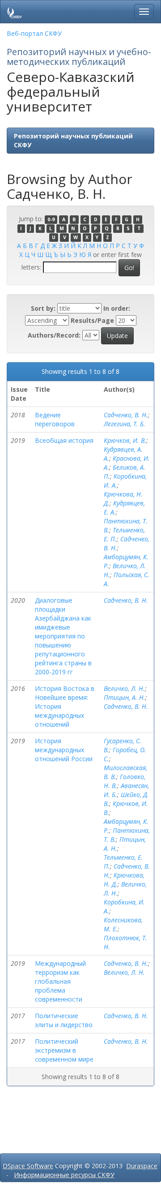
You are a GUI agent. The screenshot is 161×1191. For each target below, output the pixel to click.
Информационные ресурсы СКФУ (64, 1174)
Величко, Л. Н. (124, 688)
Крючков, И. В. (125, 440)
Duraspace (141, 1165)
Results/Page (92, 320)
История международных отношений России (64, 750)
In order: (116, 308)
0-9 (51, 219)
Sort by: (43, 308)
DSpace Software (28, 1165)
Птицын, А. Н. (124, 697)
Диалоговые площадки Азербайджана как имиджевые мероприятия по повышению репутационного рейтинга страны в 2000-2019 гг (63, 636)
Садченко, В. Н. (126, 415)
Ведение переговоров (55, 419)
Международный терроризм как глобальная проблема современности (60, 981)
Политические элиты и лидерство (64, 1020)
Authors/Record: (54, 335)
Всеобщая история (64, 440)
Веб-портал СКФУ (34, 33)
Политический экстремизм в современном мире (64, 1050)
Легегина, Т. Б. (124, 424)
